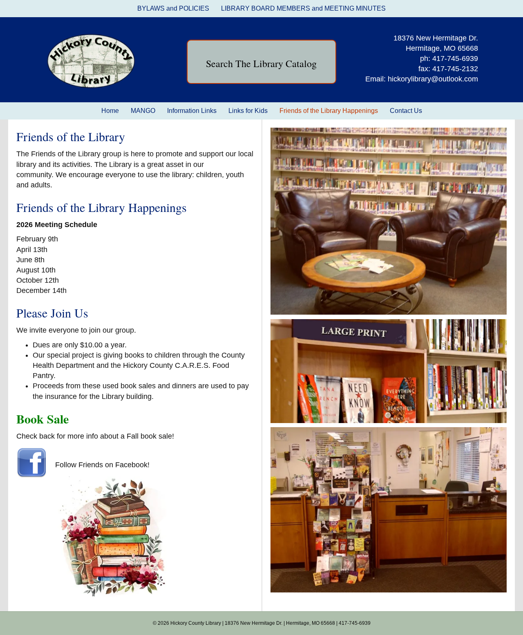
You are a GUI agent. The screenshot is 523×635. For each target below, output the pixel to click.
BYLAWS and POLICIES (173, 8)
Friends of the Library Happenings (328, 110)
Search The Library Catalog (261, 63)
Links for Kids (248, 110)
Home (110, 110)
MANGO (143, 110)
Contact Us (406, 110)
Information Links (192, 110)
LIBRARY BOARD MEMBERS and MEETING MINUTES (303, 8)
